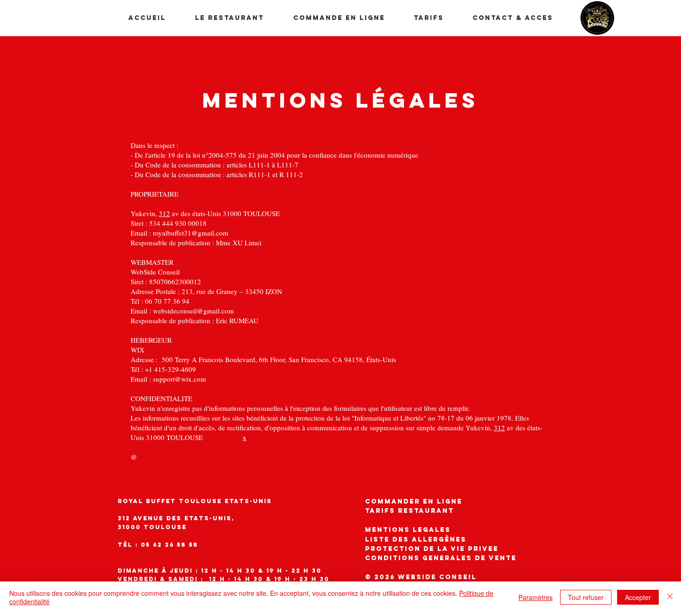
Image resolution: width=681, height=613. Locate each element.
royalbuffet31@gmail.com (190, 232)
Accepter (638, 597)
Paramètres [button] (535, 597)
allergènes (416, 539)
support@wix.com (179, 378)
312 (164, 213)
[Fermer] (669, 597)
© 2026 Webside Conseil (421, 577)
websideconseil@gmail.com (193, 310)
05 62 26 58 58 (169, 544)
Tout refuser (586, 597)
